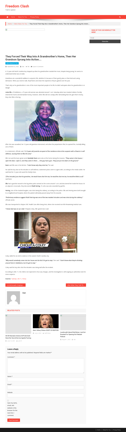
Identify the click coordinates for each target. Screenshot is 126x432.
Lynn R (20, 341)
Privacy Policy (34, 17)
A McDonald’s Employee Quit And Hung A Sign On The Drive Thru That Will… (17, 285)
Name (10, 376)
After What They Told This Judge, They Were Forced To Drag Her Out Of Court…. (76, 285)
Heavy (24, 279)
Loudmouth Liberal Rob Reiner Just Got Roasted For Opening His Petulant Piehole (72, 334)
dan (23, 66)
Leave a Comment (38, 66)
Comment (11, 357)
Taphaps (14, 279)
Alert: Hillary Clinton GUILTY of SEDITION (45, 330)
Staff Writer (47, 333)
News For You (22, 17)
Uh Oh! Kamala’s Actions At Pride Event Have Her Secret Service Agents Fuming (18, 337)
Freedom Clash (17, 6)
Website (10, 392)
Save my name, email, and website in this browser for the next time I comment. (12, 409)
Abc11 (19, 279)
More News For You (12, 63)
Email (9, 384)
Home (13, 17)
